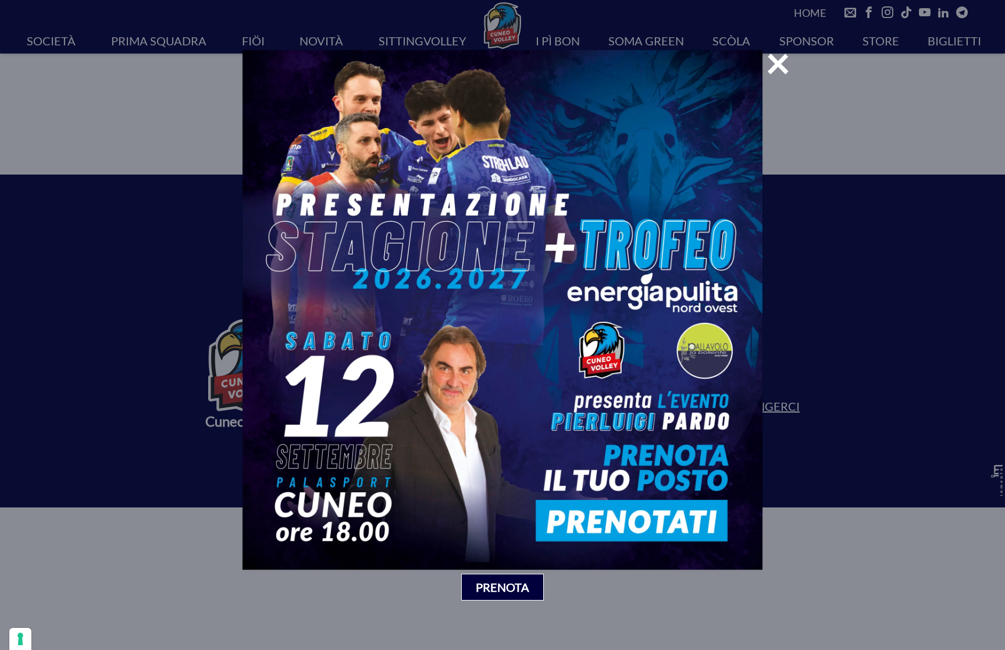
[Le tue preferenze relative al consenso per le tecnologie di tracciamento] (20, 639)
